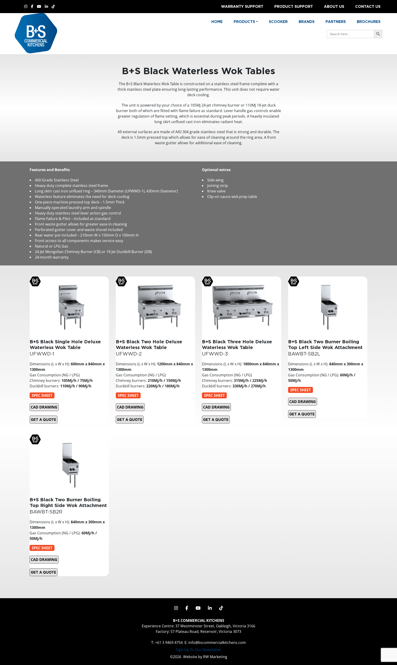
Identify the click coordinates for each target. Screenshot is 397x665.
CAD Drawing (44, 407)
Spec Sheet (42, 395)
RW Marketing (215, 656)
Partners (336, 22)
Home (217, 22)
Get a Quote (43, 419)
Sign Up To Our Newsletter (198, 649)
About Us (334, 6)
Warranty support (242, 6)
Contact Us (367, 6)
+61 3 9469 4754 (169, 642)
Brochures (368, 22)
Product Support (293, 6)
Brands (307, 22)
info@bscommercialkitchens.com (217, 642)
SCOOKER (278, 22)
